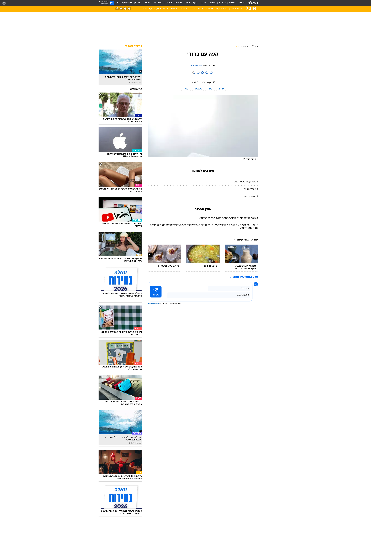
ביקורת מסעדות (222, 9)
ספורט (232, 3)
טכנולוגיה (158, 3)
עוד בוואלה (136, 89)
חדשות (242, 3)
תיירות (169, 3)
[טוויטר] (121, 8)
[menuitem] (240, 2)
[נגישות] (4, 3)
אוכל (188, 3)
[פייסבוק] (117, 8)
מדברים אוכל (186, 9)
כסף (195, 3)
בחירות (222, 3)
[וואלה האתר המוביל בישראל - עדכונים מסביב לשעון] (253, 2)
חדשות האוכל (236, 9)
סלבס (203, 3)
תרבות (212, 3)
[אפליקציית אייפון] (125, 8)
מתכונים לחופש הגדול (203, 9)
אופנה (147, 3)
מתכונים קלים (159, 9)
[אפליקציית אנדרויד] (129, 8)
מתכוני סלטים (173, 9)
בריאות (178, 3)
